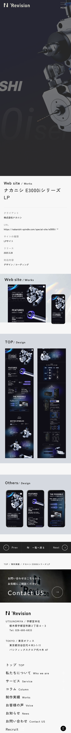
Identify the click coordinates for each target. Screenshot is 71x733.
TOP (6, 564)
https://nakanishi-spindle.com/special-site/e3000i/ (30, 229)
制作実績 (15, 564)
